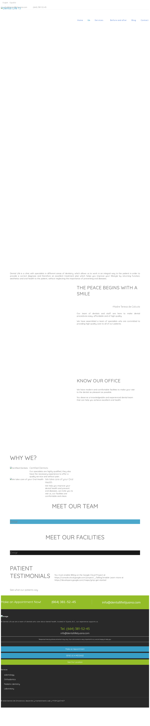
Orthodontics (10, 679)
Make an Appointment (75, 649)
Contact (145, 20)
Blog (133, 20)
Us (89, 20)
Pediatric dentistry (12, 684)
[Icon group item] (138, 703)
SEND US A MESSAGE (75, 655)
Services (99, 20)
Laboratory (9, 688)
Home (80, 20)
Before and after (118, 20)
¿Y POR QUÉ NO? (58, 701)
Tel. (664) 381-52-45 (75, 629)
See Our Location (75, 662)
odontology (9, 675)
